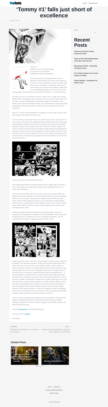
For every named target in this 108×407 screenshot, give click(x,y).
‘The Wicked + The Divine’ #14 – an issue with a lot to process (24, 329)
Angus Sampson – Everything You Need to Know (85, 82)
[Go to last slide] (13, 355)
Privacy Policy (54, 393)
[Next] (66, 355)
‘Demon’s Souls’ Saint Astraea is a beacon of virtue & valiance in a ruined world (56, 329)
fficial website (22, 309)
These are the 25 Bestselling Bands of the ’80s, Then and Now (86, 60)
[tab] (36, 366)
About (49, 387)
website (27, 314)
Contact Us (56, 387)
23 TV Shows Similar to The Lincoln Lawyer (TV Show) (86, 74)
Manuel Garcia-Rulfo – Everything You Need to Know (85, 67)
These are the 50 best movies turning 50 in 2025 (84, 52)
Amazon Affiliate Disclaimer (54, 390)
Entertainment (93, 3)
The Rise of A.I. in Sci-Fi (53, 361)
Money (85, 3)
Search (76, 30)
